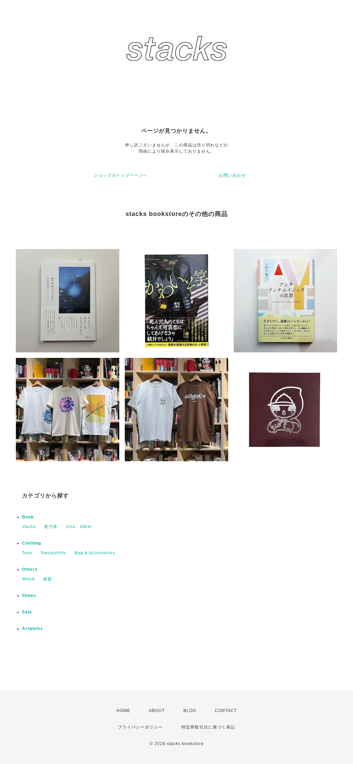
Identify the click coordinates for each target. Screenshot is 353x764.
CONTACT (226, 710)
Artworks (32, 628)
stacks (29, 526)
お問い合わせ (232, 175)
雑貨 (47, 579)
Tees (27, 552)
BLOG (189, 710)
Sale (27, 612)
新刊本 (51, 526)
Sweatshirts (53, 552)
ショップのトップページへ (121, 175)
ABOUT (157, 710)
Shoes (29, 595)
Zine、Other (79, 526)
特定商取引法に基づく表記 (208, 727)
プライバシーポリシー (140, 727)
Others (30, 569)
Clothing (31, 543)
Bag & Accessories (94, 552)
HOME (123, 710)
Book (28, 517)
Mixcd (28, 579)
